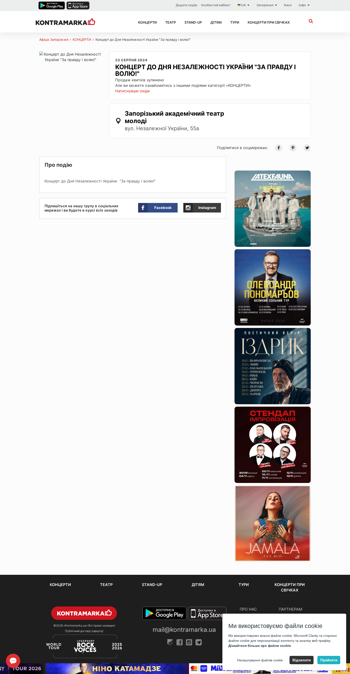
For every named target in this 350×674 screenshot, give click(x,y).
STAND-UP (193, 22)
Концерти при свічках (269, 22)
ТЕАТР (170, 22)
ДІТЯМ (216, 22)
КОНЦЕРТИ (147, 22)
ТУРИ (234, 22)
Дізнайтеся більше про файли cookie (259, 646)
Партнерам (290, 609)
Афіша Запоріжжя (53, 39)
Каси (288, 5)
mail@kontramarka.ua (184, 629)
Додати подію (186, 5)
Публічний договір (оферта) (84, 631)
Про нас (248, 609)
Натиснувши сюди (132, 90)
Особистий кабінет (215, 5)
